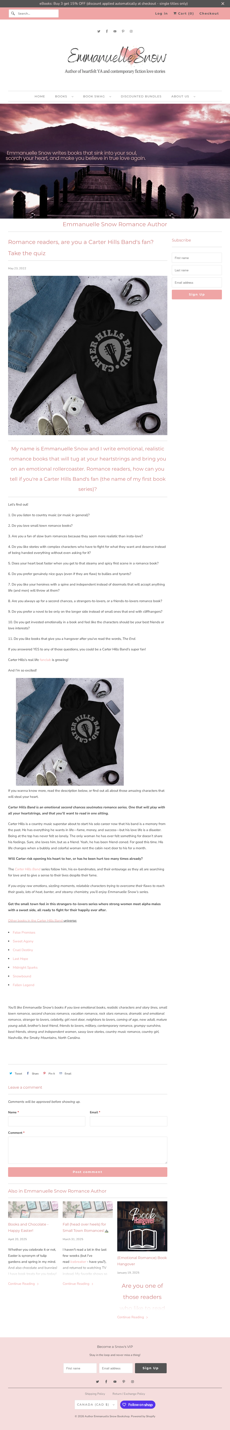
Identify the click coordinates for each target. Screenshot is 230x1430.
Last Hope (20, 958)
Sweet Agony (23, 941)
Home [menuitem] (40, 96)
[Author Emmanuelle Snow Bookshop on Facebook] (107, 31)
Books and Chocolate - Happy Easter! (28, 1227)
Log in (161, 13)
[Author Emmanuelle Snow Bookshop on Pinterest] (123, 31)
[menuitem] (64, 96)
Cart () (185, 13)
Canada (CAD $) (94, 1404)
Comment (16, 1133)
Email (95, 1112)
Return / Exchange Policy (129, 1394)
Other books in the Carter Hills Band (36, 920)
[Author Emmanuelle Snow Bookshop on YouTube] (115, 31)
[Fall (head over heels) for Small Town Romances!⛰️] (88, 1209)
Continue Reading (22, 1283)
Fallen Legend (23, 985)
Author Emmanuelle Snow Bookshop (107, 1416)
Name (13, 1112)
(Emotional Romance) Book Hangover (142, 1261)
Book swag (95, 96)
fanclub (45, 660)
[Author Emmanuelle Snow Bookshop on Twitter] (99, 31)
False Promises (24, 932)
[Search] (13, 13)
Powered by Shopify (143, 1416)
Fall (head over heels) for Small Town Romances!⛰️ (86, 1227)
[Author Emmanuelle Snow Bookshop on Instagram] (131, 31)
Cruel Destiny (23, 950)
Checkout (209, 13)
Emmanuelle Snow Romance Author (115, 224)
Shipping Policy (95, 1394)
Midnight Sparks (25, 967)
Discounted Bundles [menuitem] (141, 96)
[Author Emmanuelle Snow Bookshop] (115, 61)
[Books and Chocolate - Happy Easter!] (33, 1209)
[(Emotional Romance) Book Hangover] (142, 1226)
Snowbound (22, 976)
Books (62, 96)
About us (181, 96)
